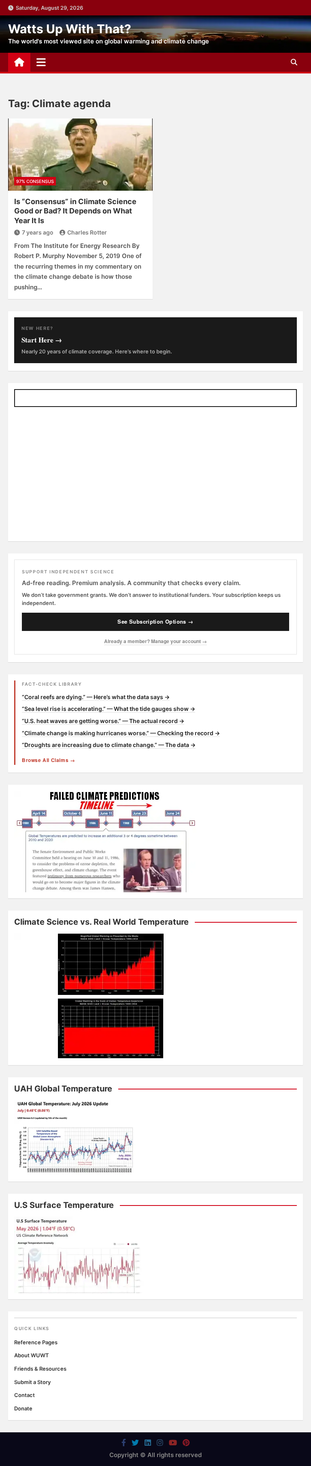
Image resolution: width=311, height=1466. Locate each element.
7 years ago (37, 232)
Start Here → (41, 340)
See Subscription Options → (155, 621)
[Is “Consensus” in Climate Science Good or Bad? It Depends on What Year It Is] (80, 154)
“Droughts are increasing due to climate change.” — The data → (109, 744)
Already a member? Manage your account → (155, 641)
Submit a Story (32, 1382)
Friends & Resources (40, 1368)
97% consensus (35, 181)
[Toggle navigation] (41, 62)
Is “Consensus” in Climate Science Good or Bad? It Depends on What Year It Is (75, 211)
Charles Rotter (87, 232)
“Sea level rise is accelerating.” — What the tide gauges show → (108, 708)
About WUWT (31, 1355)
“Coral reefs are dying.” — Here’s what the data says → (96, 696)
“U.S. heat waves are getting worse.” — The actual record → (103, 720)
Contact (24, 1395)
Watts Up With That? (69, 29)
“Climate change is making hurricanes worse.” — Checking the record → (121, 733)
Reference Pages (36, 1342)
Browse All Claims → (48, 760)
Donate (23, 1408)
